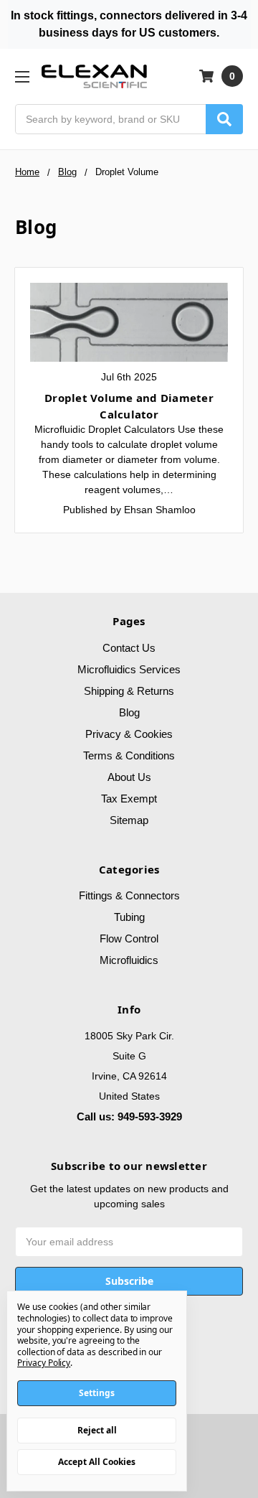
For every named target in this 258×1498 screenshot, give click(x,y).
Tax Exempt (129, 798)
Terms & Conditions (129, 755)
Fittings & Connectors (129, 895)
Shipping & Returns (129, 691)
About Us (129, 777)
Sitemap (129, 820)
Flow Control (129, 938)
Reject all (97, 1430)
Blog (129, 712)
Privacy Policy (43, 1363)
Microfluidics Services (129, 669)
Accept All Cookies (96, 1462)
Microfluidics (129, 960)
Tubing (129, 917)
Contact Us (129, 648)
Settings (97, 1393)
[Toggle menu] (22, 76)
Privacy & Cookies (129, 734)
